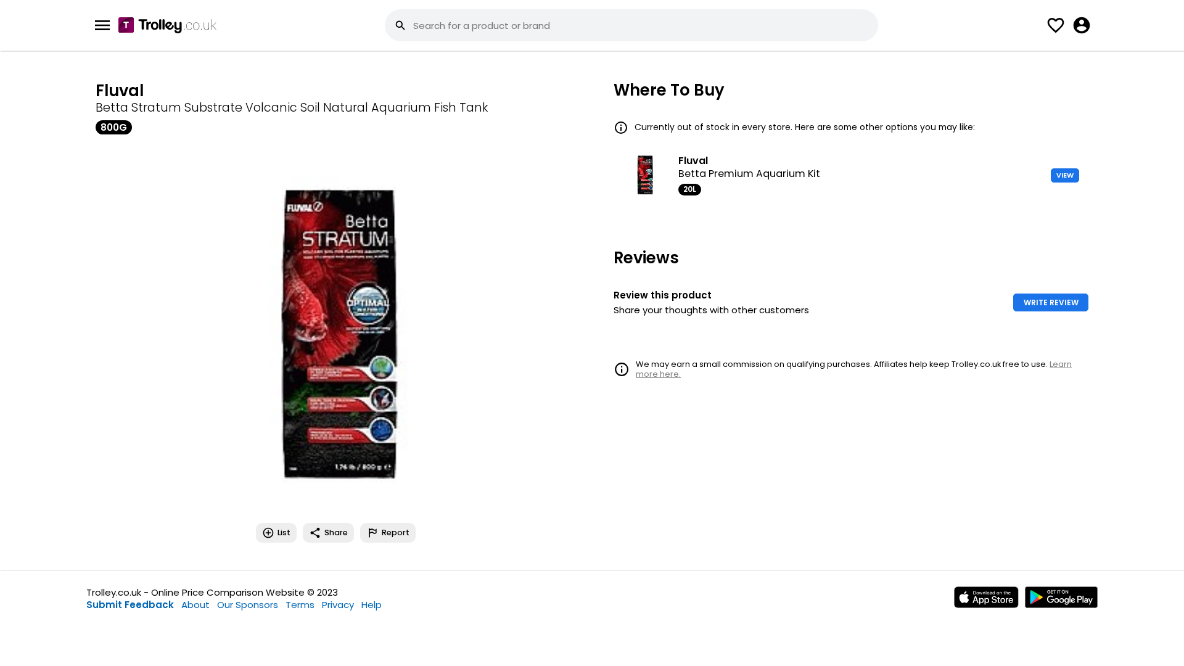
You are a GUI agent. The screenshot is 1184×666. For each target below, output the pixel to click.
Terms (300, 604)
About (195, 604)
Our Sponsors (247, 604)
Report (395, 532)
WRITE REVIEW (1051, 302)
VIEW (1065, 175)
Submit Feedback (130, 604)
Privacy (338, 604)
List (284, 532)
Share (336, 532)
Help (371, 604)
